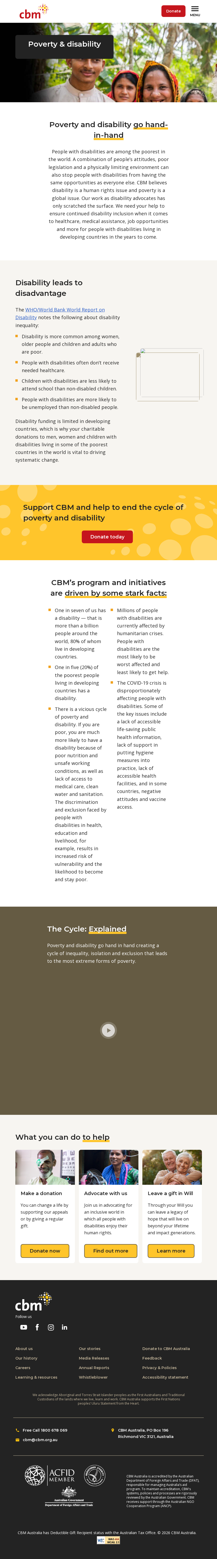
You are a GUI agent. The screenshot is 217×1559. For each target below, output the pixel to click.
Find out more (115, 1251)
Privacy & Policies (159, 1367)
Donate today (107, 537)
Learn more (176, 1251)
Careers (22, 1367)
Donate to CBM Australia (166, 1348)
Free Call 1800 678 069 (45, 1430)
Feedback (152, 1358)
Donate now (49, 1251)
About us (24, 1348)
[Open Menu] (196, 11)
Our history (26, 1358)
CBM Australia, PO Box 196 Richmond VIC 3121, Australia (146, 1433)
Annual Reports (94, 1367)
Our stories (90, 1348)
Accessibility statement (165, 1377)
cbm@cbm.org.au (40, 1439)
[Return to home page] (35, 11)
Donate (173, 11)
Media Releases (94, 1358)
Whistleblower (93, 1377)
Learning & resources (36, 1377)
